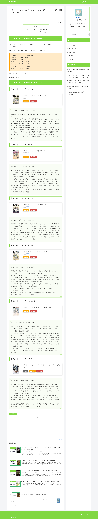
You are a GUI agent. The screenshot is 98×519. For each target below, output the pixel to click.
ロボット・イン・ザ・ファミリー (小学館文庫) (34, 251)
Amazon (26, 101)
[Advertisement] (35, 18)
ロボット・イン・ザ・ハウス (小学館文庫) (33, 151)
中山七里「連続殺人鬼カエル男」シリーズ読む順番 (78, 93)
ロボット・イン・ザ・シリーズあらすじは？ (36, 32)
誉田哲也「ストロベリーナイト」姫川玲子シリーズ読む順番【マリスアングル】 (78, 76)
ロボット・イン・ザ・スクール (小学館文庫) (34, 204)
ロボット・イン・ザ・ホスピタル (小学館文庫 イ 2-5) (36, 307)
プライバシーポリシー (85, 514)
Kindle (25, 371)
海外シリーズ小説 (14, 413)
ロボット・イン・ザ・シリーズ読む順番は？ (36, 29)
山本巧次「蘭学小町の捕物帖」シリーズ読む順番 (78, 70)
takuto (78, 17)
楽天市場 (33, 101)
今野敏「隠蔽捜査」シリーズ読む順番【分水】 (77, 87)
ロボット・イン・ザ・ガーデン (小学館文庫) (34, 95)
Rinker (28, 96)
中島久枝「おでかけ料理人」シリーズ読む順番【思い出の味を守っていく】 (78, 82)
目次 (34, 26)
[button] (88, 34)
